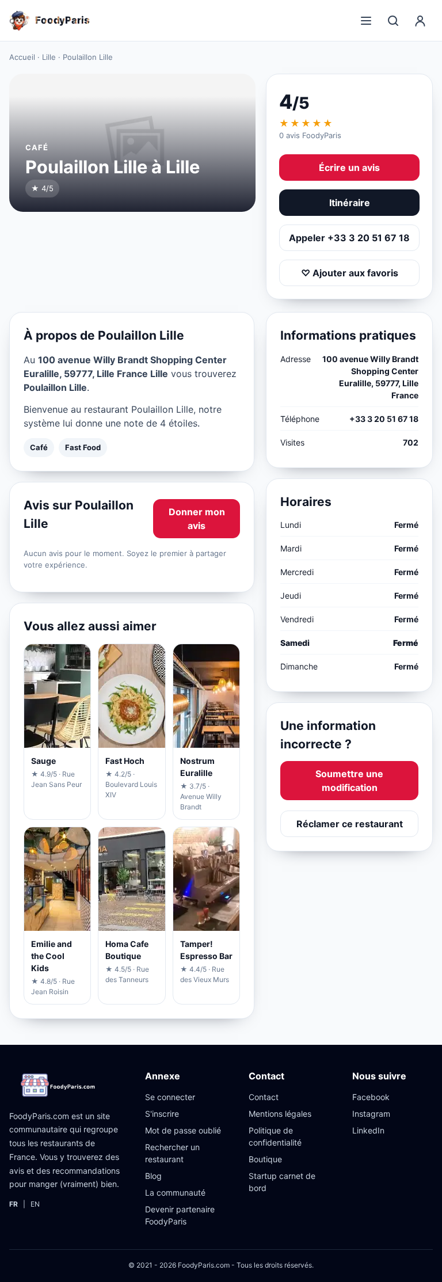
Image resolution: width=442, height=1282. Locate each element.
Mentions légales (280, 1114)
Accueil (22, 57)
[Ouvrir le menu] (366, 20)
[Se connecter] (420, 20)
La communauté (175, 1192)
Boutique (265, 1159)
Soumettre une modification (349, 780)
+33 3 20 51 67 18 (383, 419)
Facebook (371, 1097)
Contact (264, 1097)
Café (39, 447)
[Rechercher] (393, 20)
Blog (153, 1176)
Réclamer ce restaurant (349, 824)
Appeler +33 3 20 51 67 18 (349, 238)
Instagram (371, 1114)
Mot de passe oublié (183, 1130)
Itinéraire (349, 202)
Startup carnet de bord (282, 1182)
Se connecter (170, 1097)
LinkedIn (368, 1130)
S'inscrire (162, 1114)
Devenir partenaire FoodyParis (180, 1215)
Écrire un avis (349, 167)
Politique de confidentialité (275, 1136)
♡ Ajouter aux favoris (349, 273)
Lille (49, 57)
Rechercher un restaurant (172, 1153)
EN (35, 1204)
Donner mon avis (197, 518)
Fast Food (83, 447)
